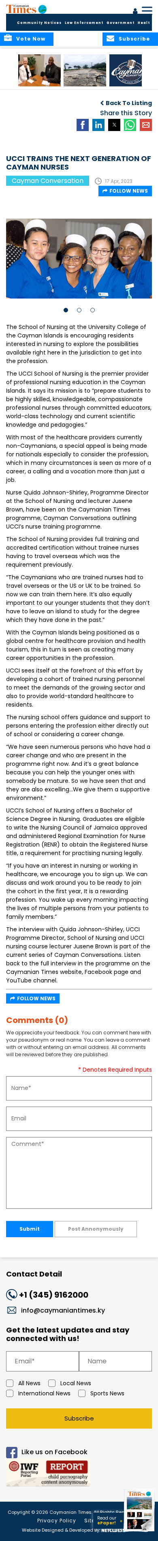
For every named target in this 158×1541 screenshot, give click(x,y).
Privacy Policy (56, 1520)
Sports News (107, 1393)
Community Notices (39, 23)
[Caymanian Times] (26, 9)
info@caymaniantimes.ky (63, 1310)
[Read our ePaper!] (140, 1532)
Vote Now (30, 38)
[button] (39, 70)
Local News (75, 1383)
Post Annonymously (96, 1228)
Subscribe (79, 1418)
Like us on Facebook (54, 1452)
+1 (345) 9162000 (53, 1294)
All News (29, 1383)
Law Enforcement (84, 23)
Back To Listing (129, 103)
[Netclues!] (112, 1529)
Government (121, 23)
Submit (29, 1228)
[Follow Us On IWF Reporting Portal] (79, 1473)
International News (44, 1393)
